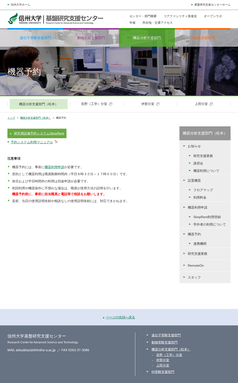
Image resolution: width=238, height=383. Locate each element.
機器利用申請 (54, 167)
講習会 (198, 163)
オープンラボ (213, 16)
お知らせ (194, 146)
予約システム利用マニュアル (32, 142)
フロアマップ (203, 190)
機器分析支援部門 (147, 38)
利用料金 (199, 197)
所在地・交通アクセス (157, 22)
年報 (132, 22)
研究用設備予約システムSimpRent (39, 133)
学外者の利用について (209, 224)
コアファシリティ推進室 (180, 16)
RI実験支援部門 (203, 38)
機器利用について (206, 171)
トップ (11, 117)
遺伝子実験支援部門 (35, 38)
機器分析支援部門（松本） (35, 117)
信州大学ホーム (20, 4)
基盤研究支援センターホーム (212, 4)
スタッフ (194, 277)
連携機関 (199, 244)
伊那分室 (162, 360)
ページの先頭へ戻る (120, 317)
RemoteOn (196, 265)
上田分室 (162, 365)
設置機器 (194, 180)
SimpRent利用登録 (207, 217)
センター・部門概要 (143, 16)
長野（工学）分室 (169, 355)
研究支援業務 (203, 156)
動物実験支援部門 (91, 38)
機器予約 (194, 234)
